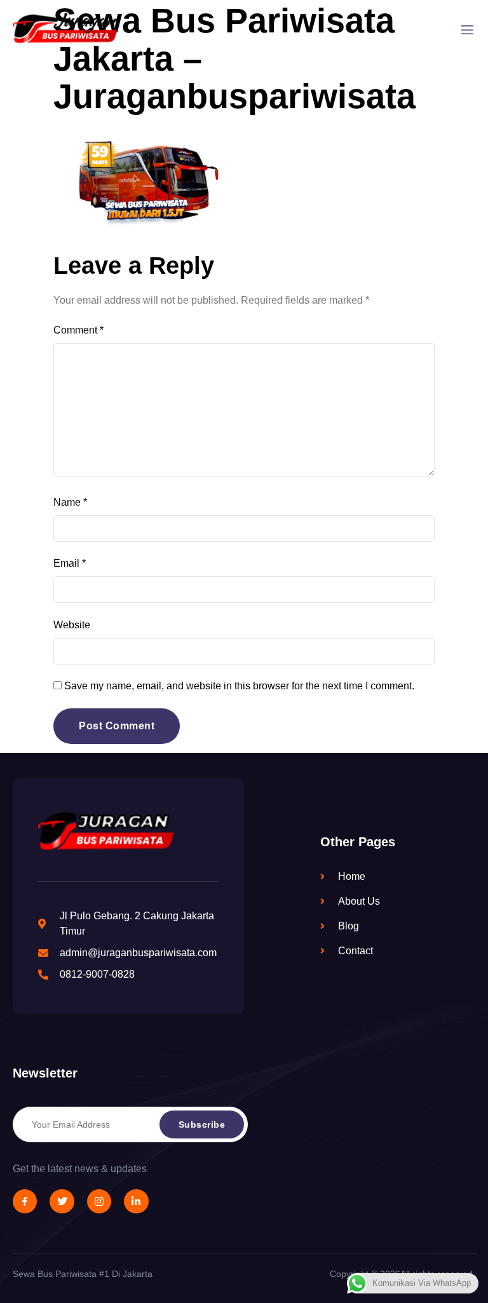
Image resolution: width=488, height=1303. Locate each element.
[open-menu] (467, 30)
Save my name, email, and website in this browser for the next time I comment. (239, 685)
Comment (78, 330)
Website (71, 624)
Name (70, 502)
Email (69, 563)
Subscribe (202, 1124)
